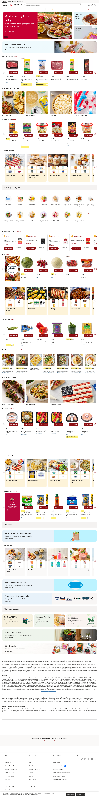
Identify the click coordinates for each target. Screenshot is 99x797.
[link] (8, 50)
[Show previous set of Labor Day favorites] (3, 300)
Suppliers (31, 776)
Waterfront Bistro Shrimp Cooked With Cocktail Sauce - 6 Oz (71, 431)
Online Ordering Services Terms (48, 691)
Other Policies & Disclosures (60, 779)
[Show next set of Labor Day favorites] (95, 300)
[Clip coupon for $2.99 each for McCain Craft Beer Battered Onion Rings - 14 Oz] (42, 518)
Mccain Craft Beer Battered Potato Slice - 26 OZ (87, 513)
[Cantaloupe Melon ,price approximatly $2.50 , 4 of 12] (57, 268)
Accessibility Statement (59, 769)
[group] (37, 25)
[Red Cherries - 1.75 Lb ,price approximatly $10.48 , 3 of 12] (42, 268)
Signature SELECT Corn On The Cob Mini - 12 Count (87, 341)
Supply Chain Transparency (60, 776)
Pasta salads (31, 404)
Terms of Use (56, 759)
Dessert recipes (56, 405)
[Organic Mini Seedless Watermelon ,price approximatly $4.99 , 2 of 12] (27, 268)
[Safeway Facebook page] (78, 759)
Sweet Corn (8, 341)
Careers (31, 772)
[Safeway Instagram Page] (88, 759)
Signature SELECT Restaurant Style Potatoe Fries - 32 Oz (71, 142)
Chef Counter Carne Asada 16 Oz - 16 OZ (87, 78)
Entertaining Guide (9, 786)
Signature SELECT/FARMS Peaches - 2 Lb (87, 276)
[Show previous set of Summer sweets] (3, 167)
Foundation (31, 783)
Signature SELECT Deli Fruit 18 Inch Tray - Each (57, 430)
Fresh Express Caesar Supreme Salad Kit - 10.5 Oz (26, 142)
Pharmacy (14, 1)
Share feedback (49, 742)
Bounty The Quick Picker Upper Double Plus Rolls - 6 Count (27, 514)
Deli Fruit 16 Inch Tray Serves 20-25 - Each (41, 430)
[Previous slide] (5, 37)
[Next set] (95, 72)
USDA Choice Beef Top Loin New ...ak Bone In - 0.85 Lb (11, 79)
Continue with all (81, 794)
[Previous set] (3, 72)
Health (9, 1)
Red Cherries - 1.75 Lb (41, 276)
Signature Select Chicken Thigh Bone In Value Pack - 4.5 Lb (27, 79)
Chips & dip (6, 115)
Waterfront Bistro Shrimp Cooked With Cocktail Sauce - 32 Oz (86, 431)
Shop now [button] (12, 510)
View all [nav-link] (23, 350)
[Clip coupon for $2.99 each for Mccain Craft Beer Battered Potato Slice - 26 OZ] (87, 518)
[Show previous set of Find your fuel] (3, 562)
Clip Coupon (8, 248)
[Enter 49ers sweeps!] (12, 507)
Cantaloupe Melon (55, 276)
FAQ (30, 762)
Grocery (4, 1)
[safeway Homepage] (7, 5)
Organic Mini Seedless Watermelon (26, 276)
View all (15, 56)
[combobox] (53, 5)
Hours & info (15, 5)
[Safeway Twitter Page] (81, 759)
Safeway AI (94, 9)
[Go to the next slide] (94, 242)
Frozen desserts (80, 115)
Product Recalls (32, 786)
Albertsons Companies (34, 769)
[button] (17, 4)
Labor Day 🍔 (50, 9)
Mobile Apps (8, 762)
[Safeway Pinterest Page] (84, 759)
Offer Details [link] (6, 244)
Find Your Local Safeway (11, 769)
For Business (20, 1)
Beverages (30, 115)
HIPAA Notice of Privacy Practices (61, 772)
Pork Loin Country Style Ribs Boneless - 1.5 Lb (56, 78)
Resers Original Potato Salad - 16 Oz (41, 141)
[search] (80, 5)
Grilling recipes (8, 404)
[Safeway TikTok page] (95, 759)
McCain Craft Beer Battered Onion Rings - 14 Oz (42, 513)
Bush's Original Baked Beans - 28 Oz (11, 141)
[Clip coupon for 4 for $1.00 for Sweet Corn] (12, 345)
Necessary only (70, 794)
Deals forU (82, 9)
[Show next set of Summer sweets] (95, 167)
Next (94, 363)
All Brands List (8, 783)
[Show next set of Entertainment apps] (95, 472)
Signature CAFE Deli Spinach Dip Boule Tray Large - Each (26, 431)
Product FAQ (8, 779)
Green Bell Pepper (70, 341)
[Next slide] (7, 37)
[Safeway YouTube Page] (92, 759)
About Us (31, 766)
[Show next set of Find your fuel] (95, 562)
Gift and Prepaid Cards (10, 766)
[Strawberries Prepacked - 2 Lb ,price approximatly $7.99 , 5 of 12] (71, 268)
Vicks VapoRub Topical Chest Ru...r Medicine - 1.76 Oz (72, 514)
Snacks (53, 115)
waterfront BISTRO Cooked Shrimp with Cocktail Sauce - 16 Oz (12, 431)
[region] (49, 794)
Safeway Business (9, 790)
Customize (20, 794)
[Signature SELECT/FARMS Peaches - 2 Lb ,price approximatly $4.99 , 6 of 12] (86, 268)
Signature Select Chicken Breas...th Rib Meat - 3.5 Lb (72, 78)
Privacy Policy (56, 762)
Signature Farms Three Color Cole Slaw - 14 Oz (56, 141)
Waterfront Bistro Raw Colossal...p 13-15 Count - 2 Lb (42, 79)
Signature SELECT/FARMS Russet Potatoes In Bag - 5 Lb (27, 342)
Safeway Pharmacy (9, 776)
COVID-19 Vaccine (9, 772)
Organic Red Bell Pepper (41, 341)
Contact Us (31, 759)
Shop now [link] (11, 28)
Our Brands (7, 759)
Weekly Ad (87, 9)
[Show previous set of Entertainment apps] (3, 472)
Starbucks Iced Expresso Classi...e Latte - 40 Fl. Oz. (56, 513)
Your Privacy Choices (58, 766)
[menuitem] (4, 9)
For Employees (32, 779)
